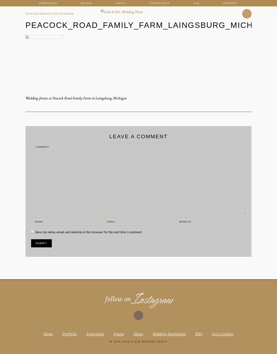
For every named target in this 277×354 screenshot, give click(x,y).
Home (48, 334)
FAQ (196, 3)
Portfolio (48, 3)
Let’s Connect (222, 334)
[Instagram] (247, 13)
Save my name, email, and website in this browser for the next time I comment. (88, 232)
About (121, 3)
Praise (86, 3)
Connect (230, 3)
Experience (160, 3)
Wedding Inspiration (169, 334)
